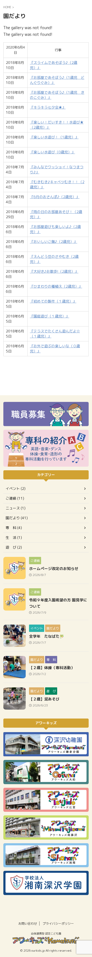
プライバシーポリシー (58, 923)
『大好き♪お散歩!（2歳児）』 (54, 271)
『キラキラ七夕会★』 (48, 107)
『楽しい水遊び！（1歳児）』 (54, 137)
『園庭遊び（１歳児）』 (49, 316)
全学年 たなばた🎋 (46, 636)
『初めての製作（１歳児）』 (53, 301)
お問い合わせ (27, 923)
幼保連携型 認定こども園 (46, 933)
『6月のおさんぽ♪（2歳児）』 (54, 196)
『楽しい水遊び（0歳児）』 (52, 152)
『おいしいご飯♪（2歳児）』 (53, 241)
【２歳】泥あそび (44, 699)
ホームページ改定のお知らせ (53, 568)
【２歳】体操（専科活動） (52, 667)
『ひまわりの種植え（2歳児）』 (56, 286)
